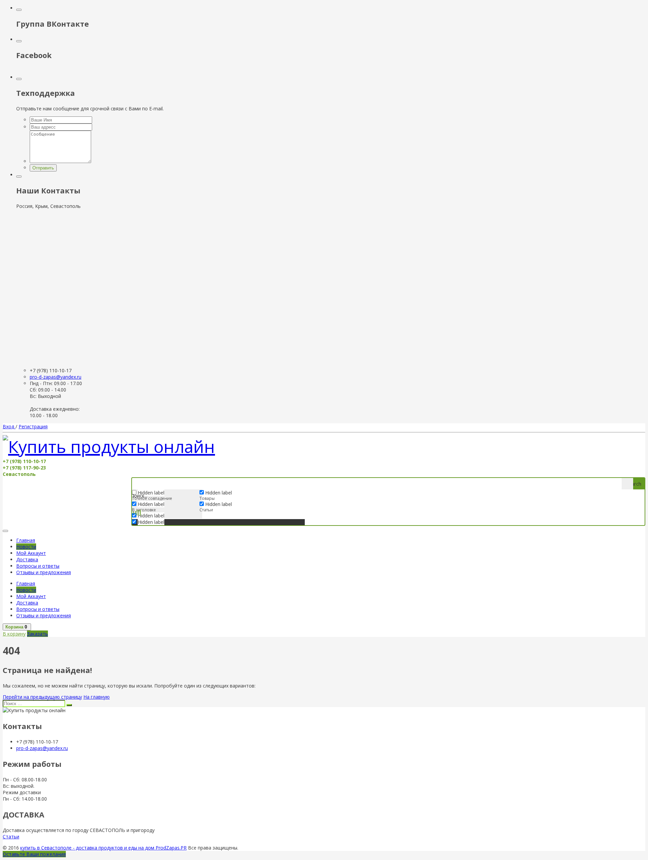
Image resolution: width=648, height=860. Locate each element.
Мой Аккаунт (31, 553)
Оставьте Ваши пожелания (34, 854)
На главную (96, 697)
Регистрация (33, 426)
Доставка (27, 559)
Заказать (37, 633)
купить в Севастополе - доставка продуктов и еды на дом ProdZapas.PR (103, 847)
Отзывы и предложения (43, 572)
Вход (9, 426)
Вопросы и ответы (37, 566)
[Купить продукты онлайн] (109, 446)
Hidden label (151, 504)
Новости (26, 546)
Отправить (43, 167)
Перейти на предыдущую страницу (42, 697)
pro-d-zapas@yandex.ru (55, 377)
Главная (25, 540)
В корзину (14, 633)
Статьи (11, 836)
